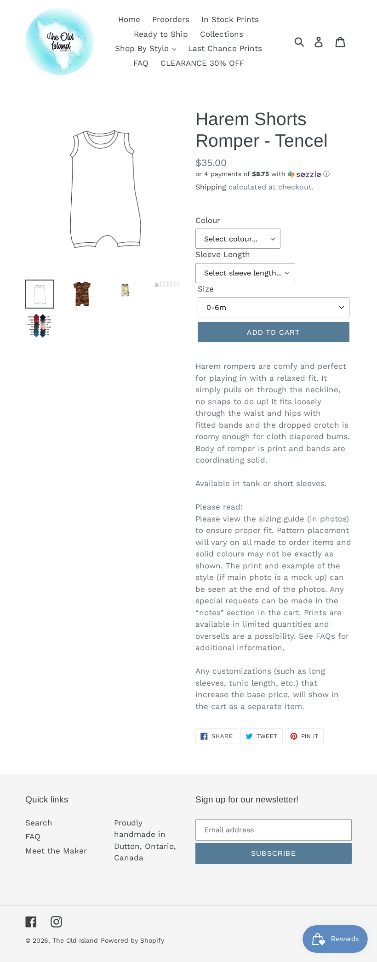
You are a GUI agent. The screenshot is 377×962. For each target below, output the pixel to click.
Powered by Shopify (132, 940)
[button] (273, 174)
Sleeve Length (222, 254)
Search (38, 822)
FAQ (32, 836)
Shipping (210, 187)
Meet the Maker (56, 850)
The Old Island (75, 940)
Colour (207, 220)
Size (206, 288)
